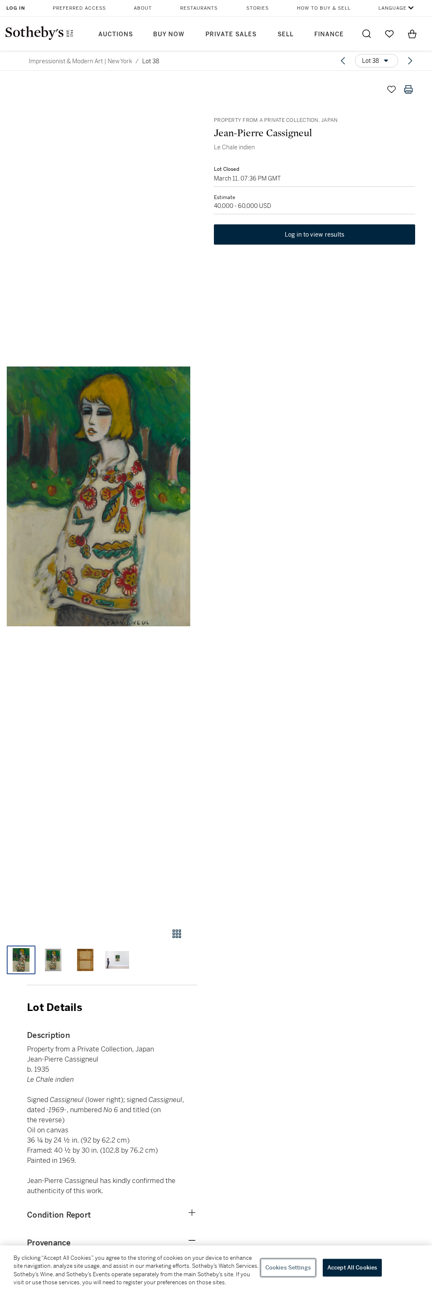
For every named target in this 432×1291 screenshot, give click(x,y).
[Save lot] (391, 89)
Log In (15, 8)
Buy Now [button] (168, 34)
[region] (216, 1268)
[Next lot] (410, 60)
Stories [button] (257, 8)
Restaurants (199, 8)
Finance (329, 34)
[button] (98, 496)
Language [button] (392, 8)
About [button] (143, 8)
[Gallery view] (177, 933)
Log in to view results (315, 234)
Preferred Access (79, 8)
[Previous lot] (343, 60)
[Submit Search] (366, 34)
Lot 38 (150, 61)
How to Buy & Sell (324, 8)
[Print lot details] (408, 89)
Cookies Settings (288, 1267)
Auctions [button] (115, 34)
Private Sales (230, 34)
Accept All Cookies (352, 1267)
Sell (286, 34)
